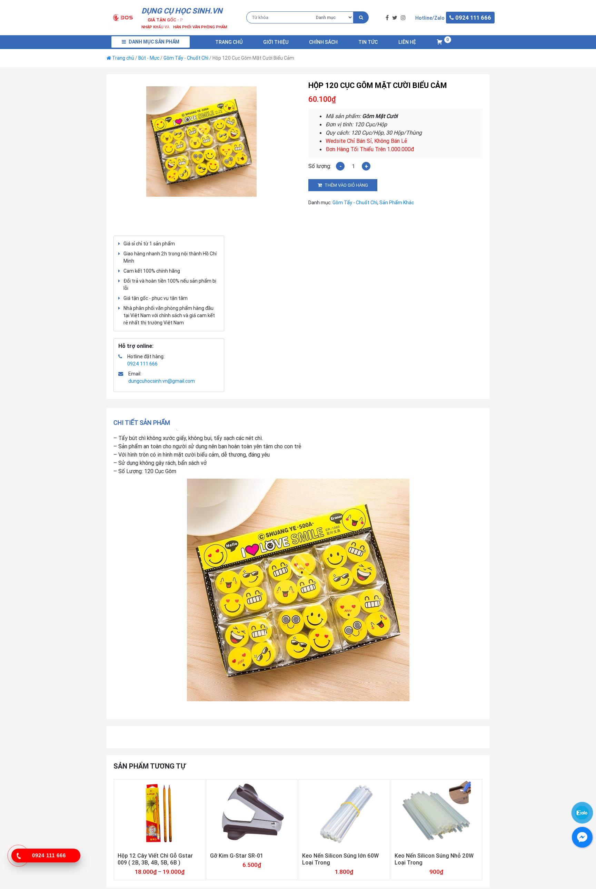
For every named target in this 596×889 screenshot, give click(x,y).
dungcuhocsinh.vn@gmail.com (161, 381)
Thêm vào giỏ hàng (346, 185)
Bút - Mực (148, 58)
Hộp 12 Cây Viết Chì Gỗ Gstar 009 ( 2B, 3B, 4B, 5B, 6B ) (155, 859)
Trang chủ (228, 42)
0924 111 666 (142, 364)
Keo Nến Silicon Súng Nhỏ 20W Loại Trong (434, 859)
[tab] (144, 422)
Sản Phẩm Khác (396, 202)
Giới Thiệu (275, 42)
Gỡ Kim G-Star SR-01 (236, 855)
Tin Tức (368, 42)
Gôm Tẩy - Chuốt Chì (185, 58)
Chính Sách (323, 42)
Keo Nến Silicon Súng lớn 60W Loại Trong (340, 859)
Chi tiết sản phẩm (141, 423)
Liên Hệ (407, 42)
